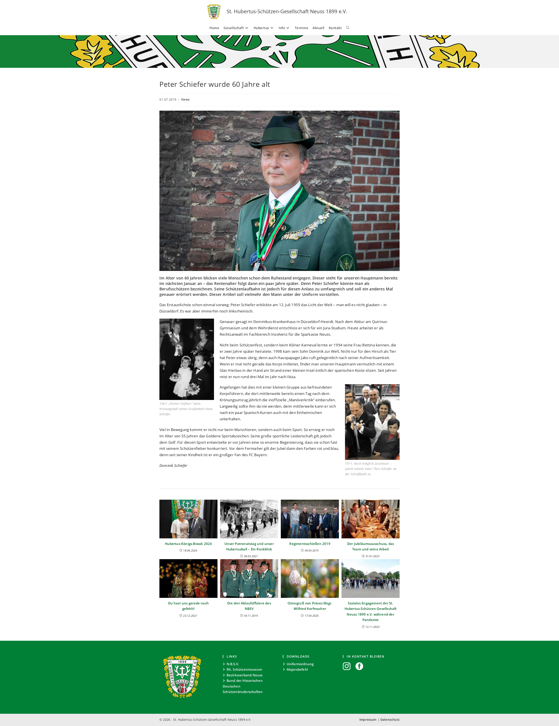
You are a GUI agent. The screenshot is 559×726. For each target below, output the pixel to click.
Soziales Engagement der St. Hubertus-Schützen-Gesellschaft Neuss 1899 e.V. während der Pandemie (371, 611)
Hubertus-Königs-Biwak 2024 (188, 543)
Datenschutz (390, 719)
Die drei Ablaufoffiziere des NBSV (249, 606)
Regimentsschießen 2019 (309, 543)
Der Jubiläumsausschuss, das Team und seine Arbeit (370, 546)
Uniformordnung (300, 664)
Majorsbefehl (297, 669)
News (185, 99)
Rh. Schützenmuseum (244, 669)
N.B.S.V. (233, 664)
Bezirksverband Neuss (245, 675)
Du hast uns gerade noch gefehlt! (188, 606)
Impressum (367, 719)
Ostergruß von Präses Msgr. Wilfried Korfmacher (310, 606)
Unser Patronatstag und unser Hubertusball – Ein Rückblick (249, 546)
